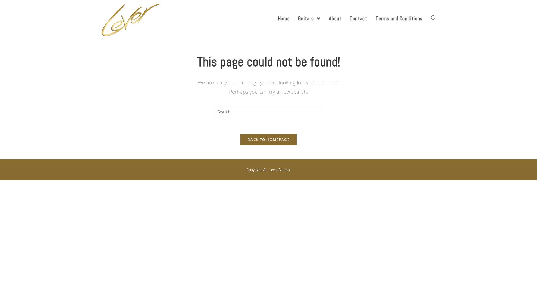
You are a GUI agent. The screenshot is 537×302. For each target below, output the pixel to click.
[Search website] (434, 18)
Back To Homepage (268, 139)
